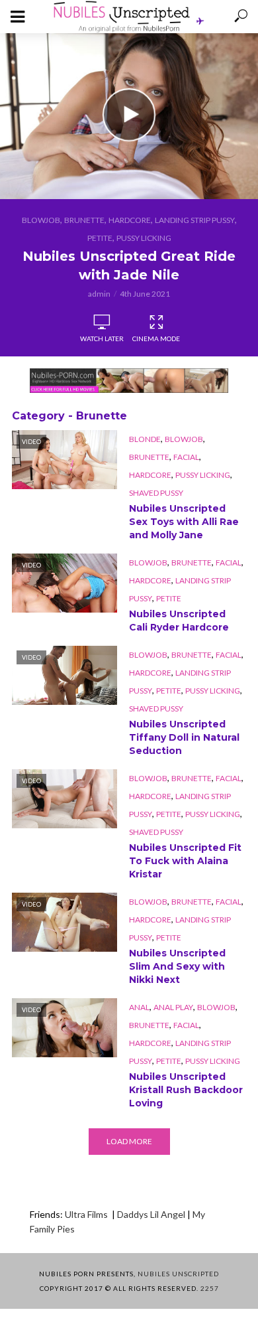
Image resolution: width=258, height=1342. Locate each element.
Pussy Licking (143, 238)
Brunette (84, 220)
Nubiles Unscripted (178, 1274)
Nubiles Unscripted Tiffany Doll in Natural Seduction (184, 737)
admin (99, 294)
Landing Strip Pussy (195, 220)
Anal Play (173, 1007)
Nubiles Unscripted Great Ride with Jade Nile (129, 265)
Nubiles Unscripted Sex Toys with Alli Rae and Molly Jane (184, 521)
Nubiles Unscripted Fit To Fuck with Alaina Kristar (185, 861)
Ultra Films (87, 1214)
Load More (129, 1141)
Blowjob (41, 220)
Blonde (145, 439)
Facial (186, 457)
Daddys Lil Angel (151, 1214)
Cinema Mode (156, 338)
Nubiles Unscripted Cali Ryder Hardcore (179, 620)
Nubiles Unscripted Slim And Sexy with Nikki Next (177, 966)
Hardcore (129, 220)
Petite (99, 238)
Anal (139, 1007)
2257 (209, 1288)
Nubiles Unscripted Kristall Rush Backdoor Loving (186, 1090)
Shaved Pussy (156, 493)
